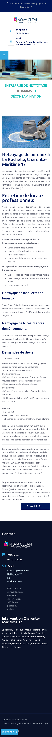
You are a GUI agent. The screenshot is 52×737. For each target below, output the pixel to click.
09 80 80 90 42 (23, 33)
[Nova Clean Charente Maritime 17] (26, 20)
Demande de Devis (35, 506)
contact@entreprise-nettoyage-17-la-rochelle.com (32, 43)
